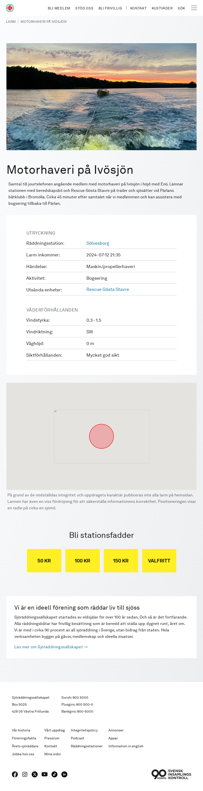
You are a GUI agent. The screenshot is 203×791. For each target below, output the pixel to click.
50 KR (44, 561)
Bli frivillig (110, 8)
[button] (101, 424)
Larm (11, 22)
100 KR (82, 561)
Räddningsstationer (86, 746)
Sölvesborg (97, 243)
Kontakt (138, 8)
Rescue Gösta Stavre (107, 289)
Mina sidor (52, 754)
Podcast (77, 738)
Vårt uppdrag (54, 730)
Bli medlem (59, 8)
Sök (181, 8)
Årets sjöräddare (25, 746)
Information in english (125, 746)
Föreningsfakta (24, 738)
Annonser (116, 730)
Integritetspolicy (84, 730)
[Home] (10, 8)
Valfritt (159, 561)
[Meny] (194, 8)
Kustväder (162, 8)
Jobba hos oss (23, 754)
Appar (113, 738)
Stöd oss (84, 8)
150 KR (120, 561)
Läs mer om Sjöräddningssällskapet (48, 647)
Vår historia (21, 730)
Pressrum (51, 738)
